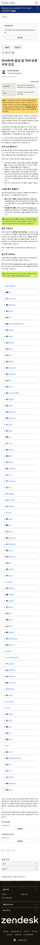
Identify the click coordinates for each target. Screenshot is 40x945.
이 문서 (18, 276)
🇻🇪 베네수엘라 (11, 783)
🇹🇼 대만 (8, 727)
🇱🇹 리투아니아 (11, 538)
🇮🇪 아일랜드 (10, 493)
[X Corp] (9, 52)
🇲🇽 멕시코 (9, 575)
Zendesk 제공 (22, 940)
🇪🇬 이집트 (9, 405)
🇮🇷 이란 (8, 487)
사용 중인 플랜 (34, 81)
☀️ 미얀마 (9, 582)
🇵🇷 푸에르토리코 (11, 638)
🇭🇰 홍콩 (8, 456)
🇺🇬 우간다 (9, 752)
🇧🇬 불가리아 (10, 342)
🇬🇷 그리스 (9, 443)
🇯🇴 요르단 (9, 519)
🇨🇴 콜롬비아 (10, 361)
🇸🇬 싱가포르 (10, 663)
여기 (33, 169)
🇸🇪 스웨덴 (9, 714)
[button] (18, 889)
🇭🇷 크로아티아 (11, 374)
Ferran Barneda (13, 70)
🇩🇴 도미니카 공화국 (12, 393)
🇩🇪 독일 (8, 437)
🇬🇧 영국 (8, 764)
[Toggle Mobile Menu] (36, 3)
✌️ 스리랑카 (10, 701)
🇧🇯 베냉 (8, 317)
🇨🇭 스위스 (9, 720)
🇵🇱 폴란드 (9, 626)
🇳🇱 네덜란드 (10, 588)
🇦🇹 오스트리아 (11, 298)
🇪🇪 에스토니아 (11, 418)
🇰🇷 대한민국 (10, 689)
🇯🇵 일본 (8, 512)
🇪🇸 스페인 (9, 695)
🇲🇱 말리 (8, 563)
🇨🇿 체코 (8, 380)
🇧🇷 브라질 (9, 336)
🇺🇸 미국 (8, 771)
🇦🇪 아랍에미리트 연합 (13, 758)
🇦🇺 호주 (8, 292)
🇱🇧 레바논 (9, 531)
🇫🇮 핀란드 (9, 424)
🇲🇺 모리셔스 (10, 569)
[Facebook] (6, 52)
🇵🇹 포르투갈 (10, 632)
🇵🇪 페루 (8, 613)
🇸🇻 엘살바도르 (11, 412)
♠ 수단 (8, 708)
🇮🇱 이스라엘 (10, 500)
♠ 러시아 (9, 651)
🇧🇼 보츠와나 (10, 330)
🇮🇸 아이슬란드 (11, 468)
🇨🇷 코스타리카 (11, 368)
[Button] (3, 851)
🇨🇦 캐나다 (9, 349)
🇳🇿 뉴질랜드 (10, 594)
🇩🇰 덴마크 (9, 386)
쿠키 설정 (34, 931)
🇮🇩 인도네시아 (11, 481)
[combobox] (20, 863)
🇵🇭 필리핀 (9, 619)
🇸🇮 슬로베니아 (11, 676)
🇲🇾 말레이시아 (11, 556)
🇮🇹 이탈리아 (10, 506)
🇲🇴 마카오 (9, 550)
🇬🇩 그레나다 (10, 449)
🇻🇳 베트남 (9, 789)
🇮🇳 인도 (8, 475)
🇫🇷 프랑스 (9, 431)
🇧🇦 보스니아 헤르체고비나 (14, 323)
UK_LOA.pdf (5, 822)
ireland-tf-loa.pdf (7, 834)
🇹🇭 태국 (8, 733)
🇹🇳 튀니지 (9, 739)
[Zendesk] (20, 919)
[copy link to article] (2, 52)
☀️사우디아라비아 (12, 657)
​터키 (7, 745)
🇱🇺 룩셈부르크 (11, 544)
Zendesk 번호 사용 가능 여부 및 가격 (25, 264)
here (13, 10)
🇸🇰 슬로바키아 (11, 670)
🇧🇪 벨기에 (9, 311)
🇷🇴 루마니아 (10, 645)
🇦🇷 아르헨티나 (11, 286)
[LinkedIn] (13, 52)
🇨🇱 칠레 (8, 355)
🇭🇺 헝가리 (9, 462)
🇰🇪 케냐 (8, 525)
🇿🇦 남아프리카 (11, 682)
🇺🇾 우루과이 (10, 777)
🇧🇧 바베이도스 (11, 305)
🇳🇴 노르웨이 (10, 601)
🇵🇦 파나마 (9, 607)
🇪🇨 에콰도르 (10, 399)
